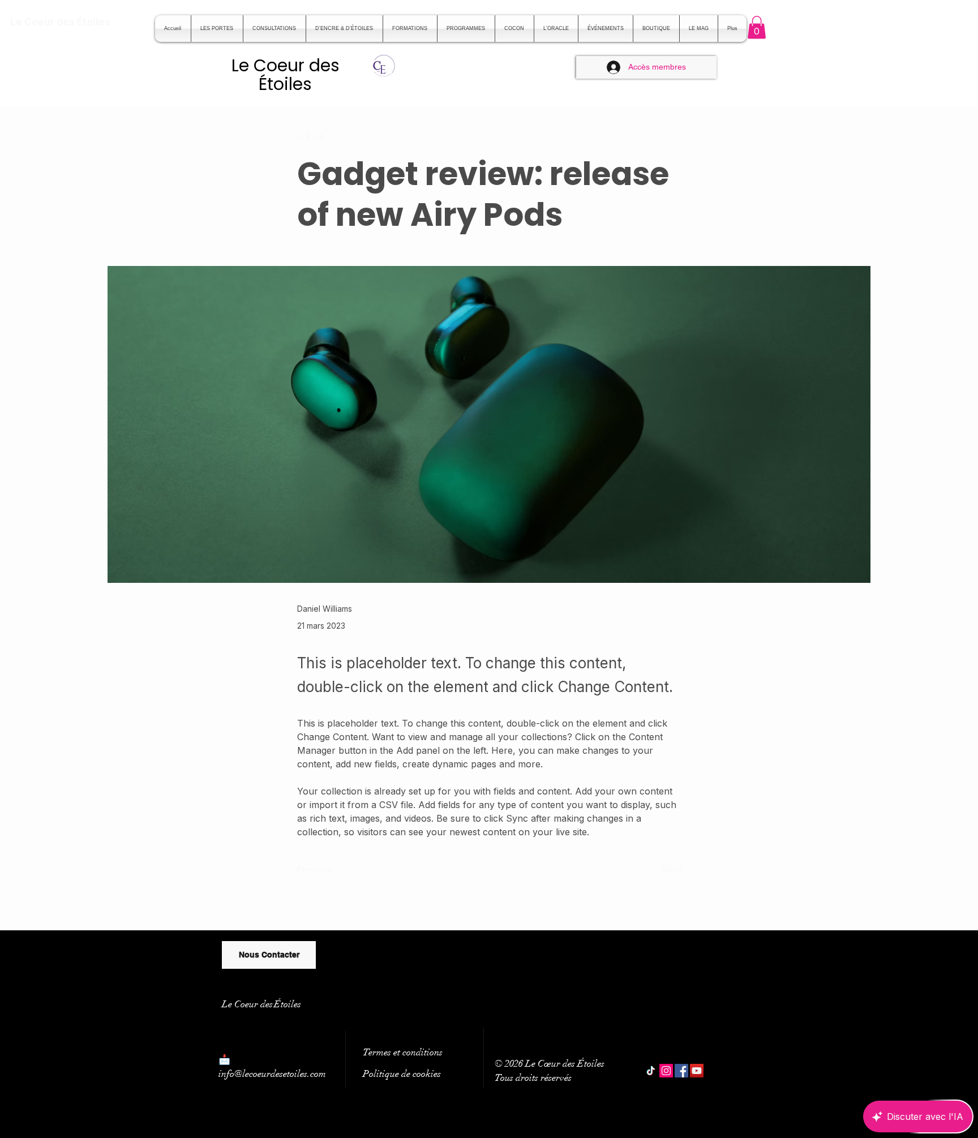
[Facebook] (681, 1070)
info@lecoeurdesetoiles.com (272, 1074)
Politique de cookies (402, 1074)
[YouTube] (697, 1070)
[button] (756, 27)
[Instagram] (666, 1070)
